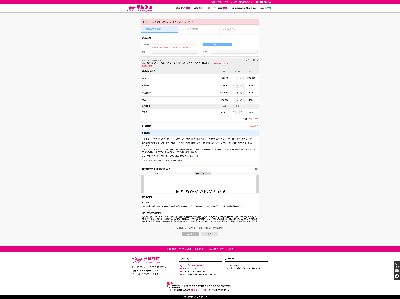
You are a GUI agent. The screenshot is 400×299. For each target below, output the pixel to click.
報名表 (230, 249)
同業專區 (248, 2)
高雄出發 (263, 8)
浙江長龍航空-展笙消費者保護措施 (179, 249)
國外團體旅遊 (180, 8)
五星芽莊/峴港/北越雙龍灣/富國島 (243, 8)
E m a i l (205, 52)
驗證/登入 (217, 44)
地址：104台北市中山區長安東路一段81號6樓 (200, 274)
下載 (256, 169)
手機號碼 (145, 45)
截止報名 (190, 234)
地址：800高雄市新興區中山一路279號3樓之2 (246, 268)
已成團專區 (218, 8)
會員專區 (237, 2)
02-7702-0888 (221, 2)
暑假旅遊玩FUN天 (201, 8)
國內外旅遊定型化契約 (216, 249)
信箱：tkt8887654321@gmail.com (195, 271)
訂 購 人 (145, 52)
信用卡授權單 (199, 249)
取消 (209, 234)
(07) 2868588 (234, 265)
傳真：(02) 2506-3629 (191, 268)
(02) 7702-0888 (195, 265)
